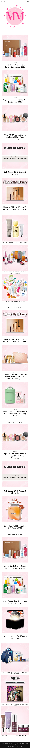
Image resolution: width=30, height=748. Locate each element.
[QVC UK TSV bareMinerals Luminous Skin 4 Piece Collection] (15, 118)
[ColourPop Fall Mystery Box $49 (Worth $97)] (15, 509)
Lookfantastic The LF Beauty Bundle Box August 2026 (15, 66)
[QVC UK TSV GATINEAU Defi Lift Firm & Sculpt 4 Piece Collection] (15, 720)
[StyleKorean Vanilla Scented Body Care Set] (15, 228)
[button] (28, 1)
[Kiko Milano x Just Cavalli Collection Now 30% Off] (15, 689)
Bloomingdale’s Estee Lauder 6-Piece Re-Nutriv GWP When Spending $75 (15, 376)
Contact (21, 743)
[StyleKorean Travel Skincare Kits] (15, 287)
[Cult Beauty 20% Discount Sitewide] (15, 156)
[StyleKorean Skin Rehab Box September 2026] (15, 83)
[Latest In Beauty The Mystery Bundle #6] (15, 620)
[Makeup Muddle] (15, 16)
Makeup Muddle (9, 743)
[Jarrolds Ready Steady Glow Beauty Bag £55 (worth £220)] (15, 258)
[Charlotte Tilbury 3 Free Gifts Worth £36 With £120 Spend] (15, 191)
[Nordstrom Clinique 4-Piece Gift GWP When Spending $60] (15, 395)
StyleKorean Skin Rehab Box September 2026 (15, 101)
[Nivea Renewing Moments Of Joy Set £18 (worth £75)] (15, 657)
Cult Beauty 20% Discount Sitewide (15, 173)
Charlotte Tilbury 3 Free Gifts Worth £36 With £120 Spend (15, 208)
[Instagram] (4, 1)
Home (16, 743)
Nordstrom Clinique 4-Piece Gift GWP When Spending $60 (15, 413)
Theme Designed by (15, 746)
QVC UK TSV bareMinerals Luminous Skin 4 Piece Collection (15, 137)
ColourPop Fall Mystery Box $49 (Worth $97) (15, 527)
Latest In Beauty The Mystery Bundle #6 (15, 637)
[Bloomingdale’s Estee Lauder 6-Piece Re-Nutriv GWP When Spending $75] (15, 358)
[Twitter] (1, 1)
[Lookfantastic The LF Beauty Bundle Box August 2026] (15, 48)
